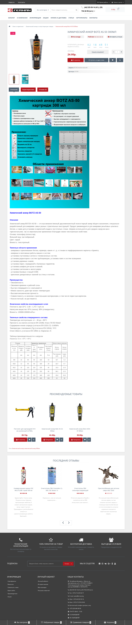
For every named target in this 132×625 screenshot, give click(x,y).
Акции (46, 18)
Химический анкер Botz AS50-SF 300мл (79, 430)
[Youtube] (114, 563)
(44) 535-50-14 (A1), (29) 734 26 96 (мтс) (81, 590)
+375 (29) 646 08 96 (75, 608)
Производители (12, 593)
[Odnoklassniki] (112, 563)
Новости (11, 2)
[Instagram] (102, 563)
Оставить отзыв (116, 37)
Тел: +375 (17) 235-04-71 (77, 593)
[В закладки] (29, 440)
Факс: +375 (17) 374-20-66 (77, 602)
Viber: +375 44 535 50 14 (77, 599)
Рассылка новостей (44, 590)
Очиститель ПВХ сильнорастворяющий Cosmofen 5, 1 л (80, 489)
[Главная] (9, 26)
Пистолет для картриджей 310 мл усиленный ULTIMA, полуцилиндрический (24, 430)
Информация (35, 18)
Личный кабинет (43, 581)
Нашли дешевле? (98, 52)
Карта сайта (11, 590)
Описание (14, 90)
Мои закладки (42, 587)
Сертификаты (81, 18)
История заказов (43, 584)
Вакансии (11, 584)
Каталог (11, 18)
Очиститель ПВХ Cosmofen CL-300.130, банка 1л (52, 489)
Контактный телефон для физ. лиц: (80, 605)
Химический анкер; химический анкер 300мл (26, 448)
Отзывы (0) (43, 90)
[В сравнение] (33, 440)
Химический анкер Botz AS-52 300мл (52, 430)
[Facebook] (99, 563)
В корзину (21, 440)
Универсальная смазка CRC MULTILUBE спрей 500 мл (23, 489)
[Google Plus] (108, 563)
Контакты (21, 2)
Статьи (71, 18)
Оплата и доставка (58, 18)
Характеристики (28, 90)
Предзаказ (49, 440)
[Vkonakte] (105, 563)
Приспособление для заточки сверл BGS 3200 (108, 489)
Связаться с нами (13, 587)
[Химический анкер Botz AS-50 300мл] (14, 79)
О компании (22, 18)
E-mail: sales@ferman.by (77, 596)
